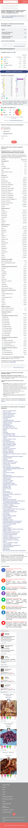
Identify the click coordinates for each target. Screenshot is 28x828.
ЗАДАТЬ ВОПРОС (5, 809)
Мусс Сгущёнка (6, 514)
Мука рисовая (6, 549)
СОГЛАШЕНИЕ (5, 812)
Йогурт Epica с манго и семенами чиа (12, 494)
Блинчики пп (6, 513)
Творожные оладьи (7, 536)
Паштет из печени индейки (9, 523)
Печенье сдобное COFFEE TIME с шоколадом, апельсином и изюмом (14, 509)
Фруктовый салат (7, 475)
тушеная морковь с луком (9, 439)
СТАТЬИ (3, 791)
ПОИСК (3, 794)
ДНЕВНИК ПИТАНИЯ (6, 784)
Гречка (4, 471)
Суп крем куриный (7, 482)
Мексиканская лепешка (8, 416)
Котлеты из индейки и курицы (10, 542)
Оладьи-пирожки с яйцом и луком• (11, 531)
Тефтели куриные (7, 527)
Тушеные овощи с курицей (9, 515)
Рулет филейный (7, 417)
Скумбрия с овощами (8, 505)
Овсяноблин (6, 495)
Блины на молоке (7, 496)
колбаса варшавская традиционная (11, 545)
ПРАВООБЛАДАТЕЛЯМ (6, 803)
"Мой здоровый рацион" (19, 46)
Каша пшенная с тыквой (9, 483)
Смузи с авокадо (7, 544)
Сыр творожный (7, 525)
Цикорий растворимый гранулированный (13, 476)
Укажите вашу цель (5, 127)
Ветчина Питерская (7, 492)
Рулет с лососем (7, 412)
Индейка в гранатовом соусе (10, 484)
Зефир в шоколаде (7, 422)
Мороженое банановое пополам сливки (10, 8)
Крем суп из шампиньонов (9, 499)
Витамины (5, 432)
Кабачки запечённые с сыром (10, 461)
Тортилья (5, 418)
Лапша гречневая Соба (8, 441)
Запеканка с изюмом (8, 480)
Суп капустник (6, 464)
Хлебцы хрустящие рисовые (10, 511)
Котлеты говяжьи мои (8, 414)
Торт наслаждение (7, 507)
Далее (14, 142)
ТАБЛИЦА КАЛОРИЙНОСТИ (7, 796)
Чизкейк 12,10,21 (7, 478)
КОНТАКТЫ (11, 809)
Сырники (5, 459)
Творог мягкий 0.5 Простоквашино (11, 467)
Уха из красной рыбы (8, 460)
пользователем (13, 16)
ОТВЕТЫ (3, 801)
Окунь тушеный (7, 466)
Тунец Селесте (6, 491)
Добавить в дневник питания (14, 71)
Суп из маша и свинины (9, 472)
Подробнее (13, 362)
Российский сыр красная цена (10, 533)
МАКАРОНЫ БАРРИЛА (8, 546)
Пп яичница (6, 526)
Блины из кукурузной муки (9, 410)
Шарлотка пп (6, 548)
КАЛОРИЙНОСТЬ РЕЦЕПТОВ (7, 798)
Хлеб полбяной (7, 479)
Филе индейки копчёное (9, 433)
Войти (25, 1)
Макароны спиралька (8, 451)
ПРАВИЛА (9, 812)
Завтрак (5, 429)
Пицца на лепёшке (7, 457)
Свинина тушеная (7, 517)
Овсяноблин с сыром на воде (10, 428)
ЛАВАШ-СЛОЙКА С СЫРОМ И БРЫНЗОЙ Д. (13, 529)
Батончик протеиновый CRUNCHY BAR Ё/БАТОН (14, 550)
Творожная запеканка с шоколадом (11, 522)
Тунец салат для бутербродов (10, 506)
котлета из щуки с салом (9, 435)
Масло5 (5, 431)
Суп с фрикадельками (8, 420)
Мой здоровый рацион (7, 17)
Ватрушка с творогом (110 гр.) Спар (11, 537)
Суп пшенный (6, 440)
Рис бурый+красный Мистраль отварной (13, 456)
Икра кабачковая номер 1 (9, 443)
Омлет (4, 474)
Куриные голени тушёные (9, 413)
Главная (2, 5)
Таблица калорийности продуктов (11, 5)
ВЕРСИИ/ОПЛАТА (5, 807)
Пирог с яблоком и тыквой (9, 444)
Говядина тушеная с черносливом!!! (12, 421)
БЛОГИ (3, 789)
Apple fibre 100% (7, 487)
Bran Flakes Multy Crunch (9, 426)
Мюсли (4, 541)
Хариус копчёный (7, 530)
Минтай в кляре (7, 486)
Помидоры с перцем (8, 519)
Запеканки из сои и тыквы (9, 448)
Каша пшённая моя (7, 425)
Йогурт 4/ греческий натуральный (11, 503)
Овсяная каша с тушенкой (9, 463)
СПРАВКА (4, 806)
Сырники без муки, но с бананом (11, 540)
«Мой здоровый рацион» (19, 367)
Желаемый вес (4, 136)
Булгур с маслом (7, 488)
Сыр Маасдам (6, 447)
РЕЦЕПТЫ (4, 787)
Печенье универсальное (9, 445)
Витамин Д (5, 498)
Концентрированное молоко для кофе (12, 521)
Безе (4, 490)
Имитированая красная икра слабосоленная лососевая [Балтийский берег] (14, 501)
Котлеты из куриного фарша (10, 534)
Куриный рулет (6, 424)
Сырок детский (6, 518)
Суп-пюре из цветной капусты (10, 538)
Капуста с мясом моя (8, 449)
